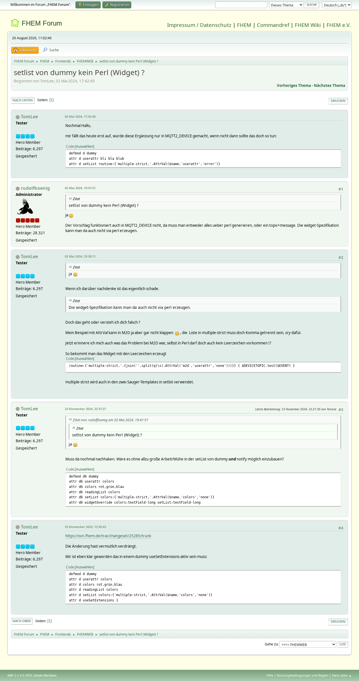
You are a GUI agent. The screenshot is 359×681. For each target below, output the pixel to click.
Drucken (338, 101)
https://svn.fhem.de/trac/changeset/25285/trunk (108, 535)
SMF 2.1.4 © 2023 (19, 675)
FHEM (244, 24)
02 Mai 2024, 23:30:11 (80, 256)
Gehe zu (271, 644)
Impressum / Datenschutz (199, 24)
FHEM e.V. (338, 24)
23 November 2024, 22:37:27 (85, 409)
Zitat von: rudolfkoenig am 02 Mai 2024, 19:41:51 (110, 420)
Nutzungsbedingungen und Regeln (302, 675)
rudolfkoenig (35, 188)
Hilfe (269, 675)
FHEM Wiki (308, 24)
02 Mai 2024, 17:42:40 (80, 116)
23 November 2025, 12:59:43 (85, 527)
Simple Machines (45, 675)
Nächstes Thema (329, 85)
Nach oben (22, 621)
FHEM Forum (42, 23)
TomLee (29, 116)
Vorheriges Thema (294, 85)
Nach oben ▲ (342, 675)
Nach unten (23, 100)
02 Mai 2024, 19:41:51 (80, 188)
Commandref (273, 24)
